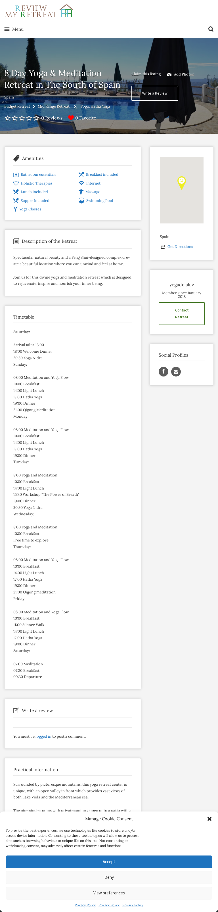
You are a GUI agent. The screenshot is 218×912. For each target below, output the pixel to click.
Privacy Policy (85, 905)
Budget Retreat (17, 106)
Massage (92, 191)
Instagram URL (176, 371)
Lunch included (34, 191)
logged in (43, 736)
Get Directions (180, 246)
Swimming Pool (99, 200)
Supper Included (35, 200)
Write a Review (154, 93)
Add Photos (183, 74)
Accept (109, 861)
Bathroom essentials (38, 174)
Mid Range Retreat (54, 106)
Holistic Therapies (37, 183)
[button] (209, 819)
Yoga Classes (30, 209)
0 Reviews (51, 118)
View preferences (109, 893)
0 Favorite (85, 118)
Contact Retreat (181, 314)
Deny (109, 877)
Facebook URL (163, 371)
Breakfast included (102, 174)
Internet (93, 183)
